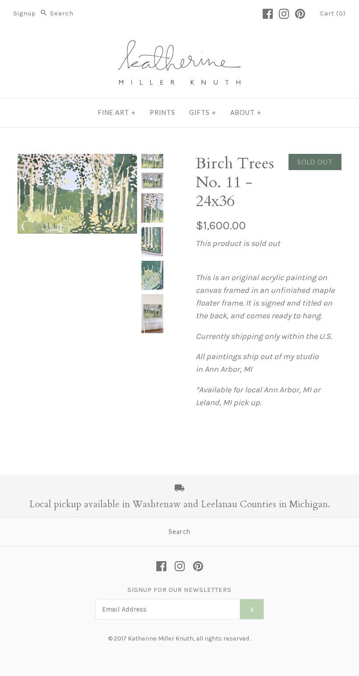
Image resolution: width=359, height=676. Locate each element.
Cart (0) (333, 13)
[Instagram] (284, 14)
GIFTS (202, 112)
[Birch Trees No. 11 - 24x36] (152, 161)
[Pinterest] (300, 14)
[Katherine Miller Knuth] (179, 43)
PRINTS (162, 112)
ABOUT (245, 112)
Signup (24, 13)
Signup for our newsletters (179, 590)
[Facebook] (268, 14)
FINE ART (117, 112)
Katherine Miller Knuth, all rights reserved (188, 638)
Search (179, 531)
